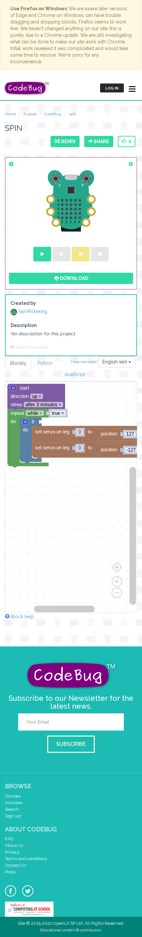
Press (10, 871)
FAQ (9, 838)
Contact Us (15, 865)
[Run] (42, 254)
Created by (23, 303)
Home (10, 114)
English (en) (115, 361)
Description (24, 325)
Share (101, 141)
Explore (30, 114)
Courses (12, 796)
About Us (14, 845)
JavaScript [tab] (74, 374)
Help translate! (84, 361)
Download (73, 278)
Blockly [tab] (18, 363)
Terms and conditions (26, 858)
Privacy (12, 852)
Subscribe (71, 744)
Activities (13, 802)
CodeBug (52, 114)
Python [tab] (45, 363)
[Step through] (80, 254)
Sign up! (13, 815)
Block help (22, 616)
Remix (67, 141)
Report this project (31, 347)
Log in (112, 88)
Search (12, 809)
